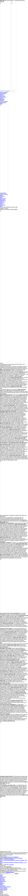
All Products (3, 93)
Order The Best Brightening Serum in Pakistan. (11, 858)
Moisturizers (3, 96)
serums (2, 98)
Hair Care (2, 95)
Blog (1, 206)
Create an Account (4, 895)
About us (2, 883)
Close (1, 891)
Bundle (1, 94)
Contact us (2, 885)
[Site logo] (5, 90)
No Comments (10, 859)
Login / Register (4, 888)
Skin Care (2, 99)
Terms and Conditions (5, 886)
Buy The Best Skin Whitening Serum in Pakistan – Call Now (13, 863)
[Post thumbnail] (9, 857)
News (1, 884)
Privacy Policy (3, 887)
